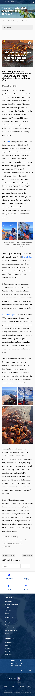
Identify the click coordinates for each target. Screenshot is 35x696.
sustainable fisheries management (13, 543)
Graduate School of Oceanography (14, 9)
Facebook (3, 14)
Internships (8, 655)
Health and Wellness (11, 631)
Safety (7, 613)
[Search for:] (11, 566)
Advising (7, 649)
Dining (7, 625)
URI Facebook (5, 670)
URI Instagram (13, 670)
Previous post (9, 555)
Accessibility (21, 686)
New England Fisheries (10, 540)
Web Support (29, 687)
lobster (14, 537)
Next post (26, 555)
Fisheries (6, 537)
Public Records (13, 687)
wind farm (7, 547)
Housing (7, 622)
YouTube (9, 14)
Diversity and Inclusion (11, 604)
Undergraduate (9, 643)
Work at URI (5, 687)
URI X (22, 670)
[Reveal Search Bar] (33, 2)
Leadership (8, 601)
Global (7, 607)
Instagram (6, 14)
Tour (9, 589)
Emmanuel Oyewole (9, 314)
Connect (9, 578)
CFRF (8, 141)
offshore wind (23, 540)
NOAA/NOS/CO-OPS (17, 665)
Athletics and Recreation (12, 628)
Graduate (8, 646)
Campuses (8, 610)
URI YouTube (30, 670)
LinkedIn (12, 14)
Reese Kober (27, 257)
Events (7, 634)
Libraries (7, 652)
